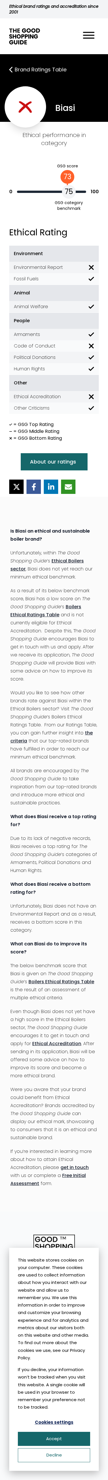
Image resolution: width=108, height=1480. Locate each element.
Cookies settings (54, 1422)
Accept (54, 1439)
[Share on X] (16, 487)
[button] (89, 36)
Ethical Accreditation (56, 1043)
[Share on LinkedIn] (51, 487)
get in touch (74, 1167)
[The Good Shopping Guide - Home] (24, 36)
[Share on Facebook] (33, 487)
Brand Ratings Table (41, 69)
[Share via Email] (68, 487)
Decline (54, 1455)
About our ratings (53, 461)
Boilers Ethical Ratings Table (61, 981)
